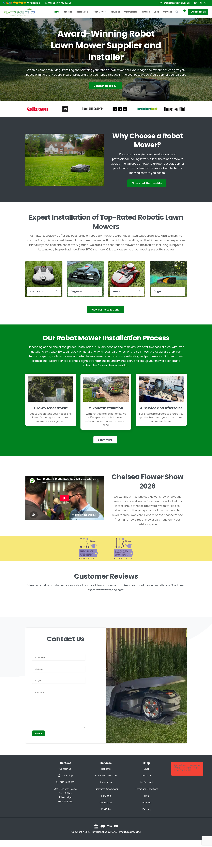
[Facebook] (195, 3)
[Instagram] (200, 3)
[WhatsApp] (205, 3)
